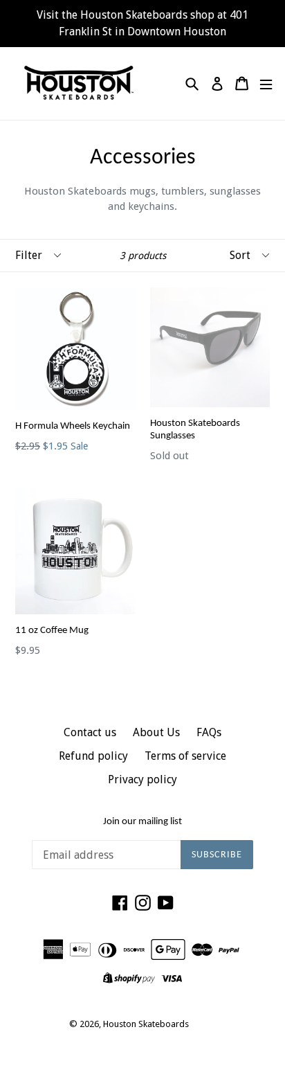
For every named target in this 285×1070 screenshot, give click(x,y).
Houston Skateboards (146, 1024)
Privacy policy (142, 779)
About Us (156, 732)
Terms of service (185, 756)
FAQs (208, 732)
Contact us (90, 732)
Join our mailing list (142, 822)
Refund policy (93, 756)
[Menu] (266, 83)
